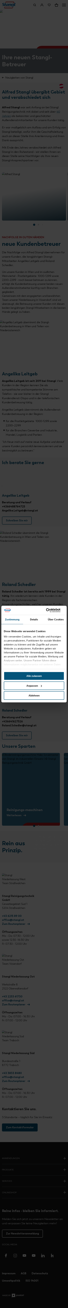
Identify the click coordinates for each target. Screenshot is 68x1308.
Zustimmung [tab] (12, 619)
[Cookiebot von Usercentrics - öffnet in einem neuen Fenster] (49, 610)
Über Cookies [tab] (56, 619)
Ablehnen (34, 695)
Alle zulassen (34, 676)
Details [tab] (34, 619)
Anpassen (32, 685)
